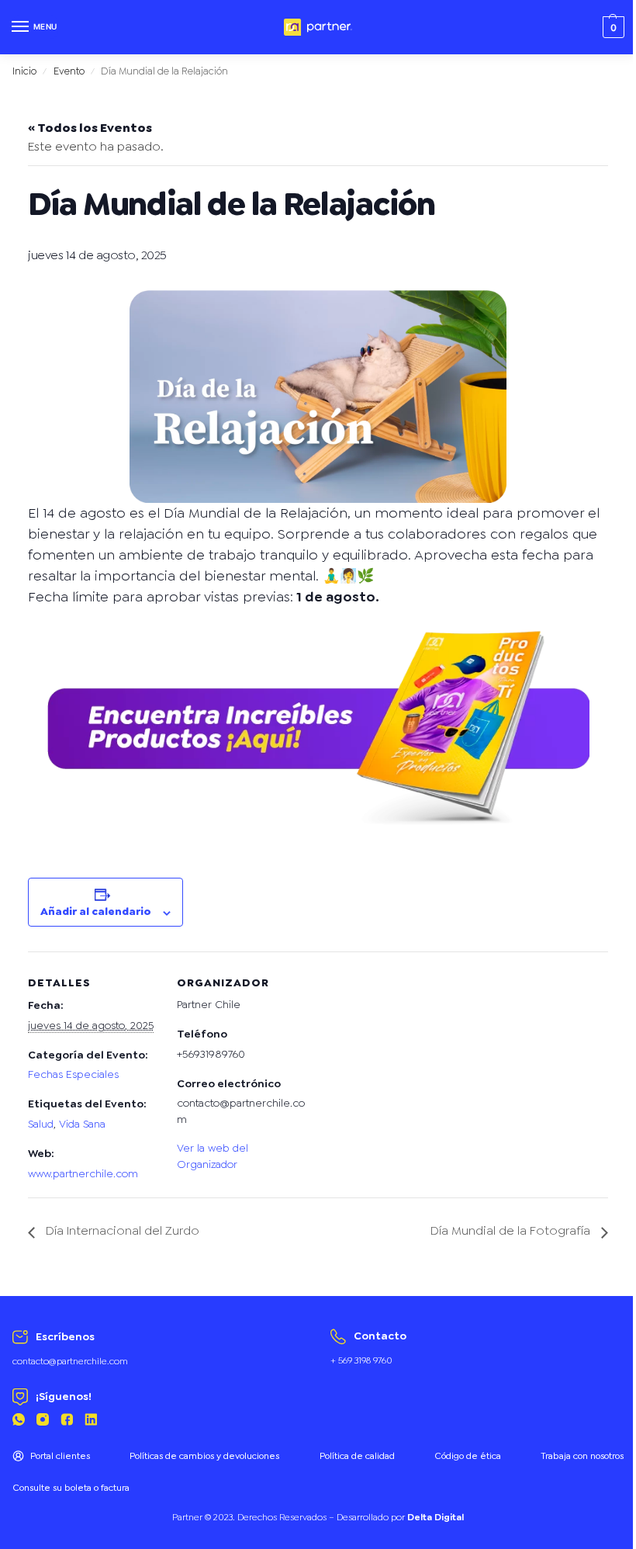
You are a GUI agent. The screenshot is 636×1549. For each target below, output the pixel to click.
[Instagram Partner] (42, 1421)
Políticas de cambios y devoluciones (204, 1456)
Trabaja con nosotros (582, 1456)
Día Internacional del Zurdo (121, 1230)
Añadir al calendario (95, 911)
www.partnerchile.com (83, 1173)
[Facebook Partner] (66, 1421)
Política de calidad (357, 1456)
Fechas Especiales (73, 1074)
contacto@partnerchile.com (70, 1361)
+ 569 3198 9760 (361, 1360)
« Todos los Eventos (90, 128)
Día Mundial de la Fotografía (511, 1230)
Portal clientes (60, 1456)
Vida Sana (82, 1124)
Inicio (24, 71)
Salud (41, 1124)
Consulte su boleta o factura (71, 1487)
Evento (69, 71)
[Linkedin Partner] (91, 1421)
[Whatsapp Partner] (18, 1421)
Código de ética (467, 1456)
